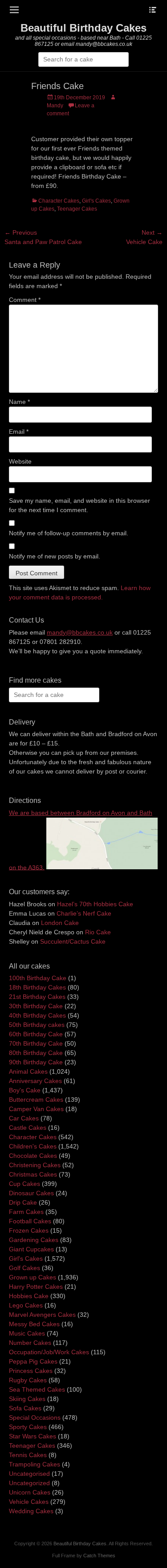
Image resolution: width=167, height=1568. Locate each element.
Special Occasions (35, 1417)
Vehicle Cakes (29, 1501)
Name (19, 401)
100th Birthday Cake (37, 978)
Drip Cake (23, 1202)
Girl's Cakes (96, 201)
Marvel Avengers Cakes (42, 1314)
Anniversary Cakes (35, 1080)
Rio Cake (98, 932)
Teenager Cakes (77, 209)
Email (19, 431)
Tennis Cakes (28, 1454)
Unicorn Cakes (29, 1492)
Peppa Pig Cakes (33, 1361)
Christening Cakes (35, 1165)
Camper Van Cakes (36, 1108)
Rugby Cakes (28, 1380)
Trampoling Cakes (34, 1464)
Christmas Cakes (33, 1174)
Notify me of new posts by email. (54, 556)
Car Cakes (24, 1118)
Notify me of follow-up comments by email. (68, 533)
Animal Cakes (28, 1071)
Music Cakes (27, 1333)
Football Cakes (30, 1221)
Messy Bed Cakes (34, 1324)
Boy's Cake (25, 1090)
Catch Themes (99, 1555)
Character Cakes (58, 201)
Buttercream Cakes (36, 1099)
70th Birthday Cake (36, 1043)
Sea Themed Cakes (37, 1389)
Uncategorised (29, 1473)
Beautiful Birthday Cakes (83, 28)
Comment (25, 299)
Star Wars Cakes (32, 1436)
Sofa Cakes (25, 1408)
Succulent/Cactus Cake (73, 941)
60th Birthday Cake (36, 1034)
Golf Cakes (24, 1267)
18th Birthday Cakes (37, 987)
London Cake (60, 922)
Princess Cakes (31, 1370)
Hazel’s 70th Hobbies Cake (95, 904)
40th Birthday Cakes (37, 1015)
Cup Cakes (24, 1183)
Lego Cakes (26, 1305)
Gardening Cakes (33, 1239)
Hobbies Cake (29, 1295)
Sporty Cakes (28, 1426)
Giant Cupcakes (31, 1249)
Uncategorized (29, 1483)
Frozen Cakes (29, 1230)
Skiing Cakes (27, 1398)
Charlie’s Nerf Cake (84, 913)
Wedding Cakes (31, 1511)
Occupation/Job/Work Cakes (49, 1352)
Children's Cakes (33, 1146)
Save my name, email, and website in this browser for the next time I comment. (79, 505)
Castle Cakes (27, 1127)
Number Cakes (30, 1342)
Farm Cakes (26, 1211)
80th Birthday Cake (36, 1052)
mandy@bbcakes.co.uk (80, 632)
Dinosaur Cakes (31, 1193)
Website (20, 461)
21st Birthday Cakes (37, 996)
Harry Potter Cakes (36, 1286)
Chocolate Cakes (33, 1155)
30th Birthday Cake (36, 1006)
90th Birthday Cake (36, 1062)
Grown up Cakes (32, 1277)
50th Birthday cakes (37, 1024)
